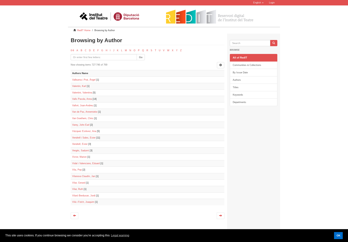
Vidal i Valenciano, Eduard (86, 163)
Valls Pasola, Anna (82, 99)
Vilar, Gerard (78, 182)
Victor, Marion (79, 156)
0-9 (72, 50)
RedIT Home (83, 30)
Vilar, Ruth (77, 189)
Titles (236, 87)
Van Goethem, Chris (82, 118)
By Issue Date (240, 72)
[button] (258, 2)
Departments (239, 102)
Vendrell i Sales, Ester (84, 137)
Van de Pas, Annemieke (84, 111)
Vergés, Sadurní (80, 150)
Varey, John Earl (80, 124)
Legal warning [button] (120, 235)
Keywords (238, 94)
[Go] (273, 43)
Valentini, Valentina (82, 92)
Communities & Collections (247, 65)
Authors (237, 80)
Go (140, 57)
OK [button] (338, 235)
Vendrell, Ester (80, 144)
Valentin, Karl (79, 86)
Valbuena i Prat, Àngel (84, 79)
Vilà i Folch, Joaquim (83, 202)
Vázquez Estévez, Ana (84, 131)
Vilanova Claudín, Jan (83, 176)
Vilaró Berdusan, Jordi (83, 195)
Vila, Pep (77, 169)
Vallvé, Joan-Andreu (82, 105)
